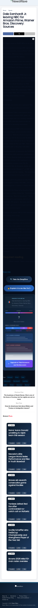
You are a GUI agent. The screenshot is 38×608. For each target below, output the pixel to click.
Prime (12, 385)
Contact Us (5, 599)
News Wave (15, 603)
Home (4, 10)
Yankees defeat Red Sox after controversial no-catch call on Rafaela (18, 508)
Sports (10, 10)
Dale (23, 377)
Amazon (9, 377)
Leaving (25, 381)
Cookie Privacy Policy (8, 598)
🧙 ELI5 (18, 443)
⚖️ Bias (24, 443)
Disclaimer (13, 596)
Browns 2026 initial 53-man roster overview (18, 560)
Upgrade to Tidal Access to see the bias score (19, 364)
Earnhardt (17, 381)
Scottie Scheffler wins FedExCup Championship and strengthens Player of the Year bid (18, 535)
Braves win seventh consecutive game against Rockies (17, 482)
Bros (16, 377)
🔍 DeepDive (11, 443)
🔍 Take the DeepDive (19, 279)
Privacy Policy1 (23, 596)
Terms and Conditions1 (23, 598)
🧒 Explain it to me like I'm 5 (19, 288)
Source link (7, 272)
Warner (27, 385)
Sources (19, 385)
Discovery (7, 381)
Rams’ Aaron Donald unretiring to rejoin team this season (18, 433)
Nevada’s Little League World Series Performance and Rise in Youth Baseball (19, 458)
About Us (4, 596)
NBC (5, 385)
